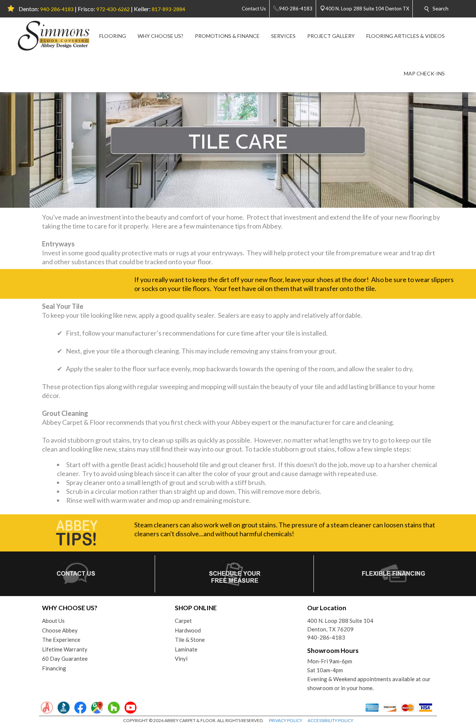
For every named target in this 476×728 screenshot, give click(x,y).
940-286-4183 (57, 9)
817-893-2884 (168, 9)
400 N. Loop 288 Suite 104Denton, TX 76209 (340, 624)
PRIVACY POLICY (285, 720)
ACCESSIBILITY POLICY (330, 720)
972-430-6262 (113, 9)
